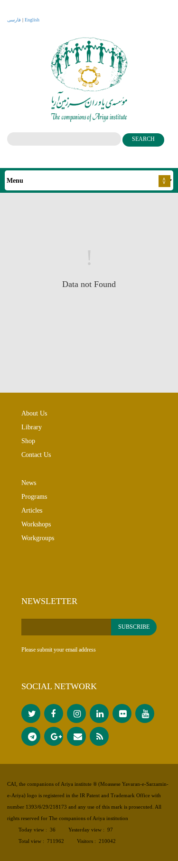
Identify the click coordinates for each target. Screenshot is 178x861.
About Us (34, 413)
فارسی (14, 19)
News (28, 482)
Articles (31, 510)
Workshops (36, 524)
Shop (28, 441)
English (32, 19)
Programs (34, 496)
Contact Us (36, 454)
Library (31, 427)
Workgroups (37, 538)
